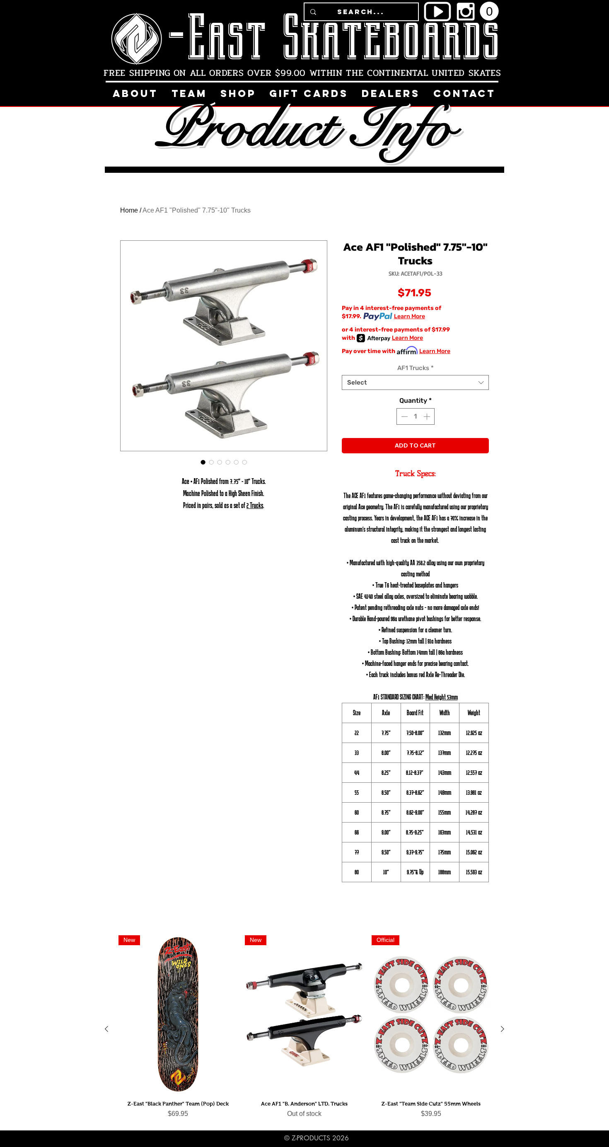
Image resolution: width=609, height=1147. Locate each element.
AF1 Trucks (415, 368)
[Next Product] (503, 1029)
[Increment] (427, 416)
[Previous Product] (106, 1029)
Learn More (409, 316)
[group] (305, 1029)
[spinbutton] (415, 416)
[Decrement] (403, 416)
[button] (489, 11)
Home (129, 210)
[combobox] (415, 382)
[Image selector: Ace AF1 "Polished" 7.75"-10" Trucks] (203, 462)
